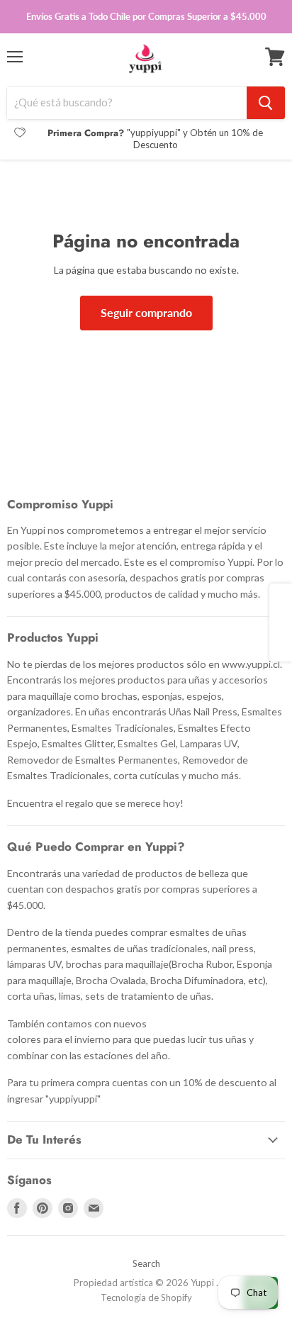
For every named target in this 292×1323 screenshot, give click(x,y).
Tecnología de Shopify (146, 1297)
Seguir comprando (146, 312)
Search (146, 1263)
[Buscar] (266, 102)
